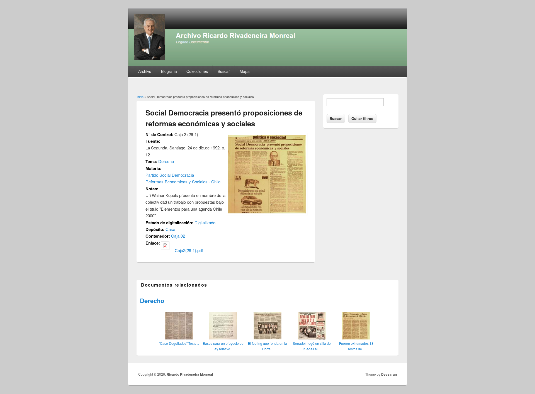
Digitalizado (204, 222)
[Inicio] (267, 64)
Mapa (245, 71)
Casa (170, 229)
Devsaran (389, 374)
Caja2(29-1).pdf (189, 250)
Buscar (224, 71)
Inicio (140, 96)
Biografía (169, 71)
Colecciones (197, 71)
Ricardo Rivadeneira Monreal (190, 374)
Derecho (166, 161)
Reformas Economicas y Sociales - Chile (182, 181)
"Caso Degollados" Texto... (179, 343)
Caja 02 (178, 236)
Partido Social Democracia (169, 175)
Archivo (144, 71)
